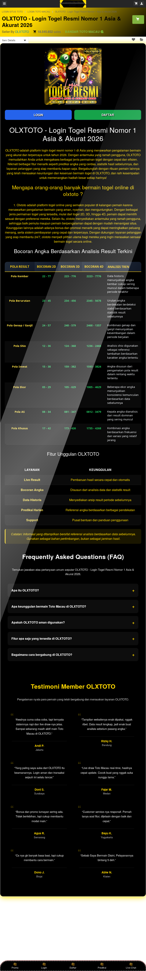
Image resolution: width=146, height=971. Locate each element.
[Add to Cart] (138, 19)
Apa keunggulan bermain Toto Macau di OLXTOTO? (73, 606)
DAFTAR (108, 115)
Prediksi (102, 967)
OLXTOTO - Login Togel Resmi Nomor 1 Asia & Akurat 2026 (86, 11)
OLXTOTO (22, 31)
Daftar (73, 967)
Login (44, 967)
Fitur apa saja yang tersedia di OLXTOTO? (73, 638)
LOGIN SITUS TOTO (12, 11)
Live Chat (131, 967)
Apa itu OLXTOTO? (73, 590)
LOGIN (38, 115)
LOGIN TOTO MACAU (39, 11)
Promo (15, 967)
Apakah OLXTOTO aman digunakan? (73, 622)
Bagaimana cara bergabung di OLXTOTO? (73, 654)
